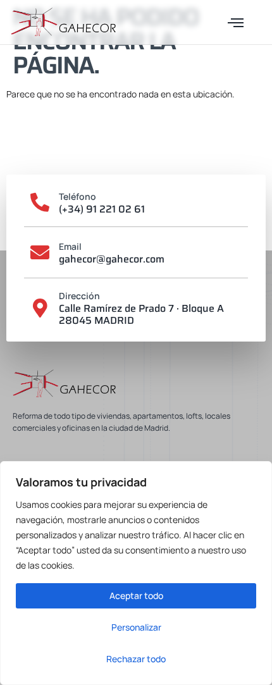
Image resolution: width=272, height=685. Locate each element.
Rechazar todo (136, 659)
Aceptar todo (136, 595)
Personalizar (136, 627)
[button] (236, 22)
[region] (136, 573)
